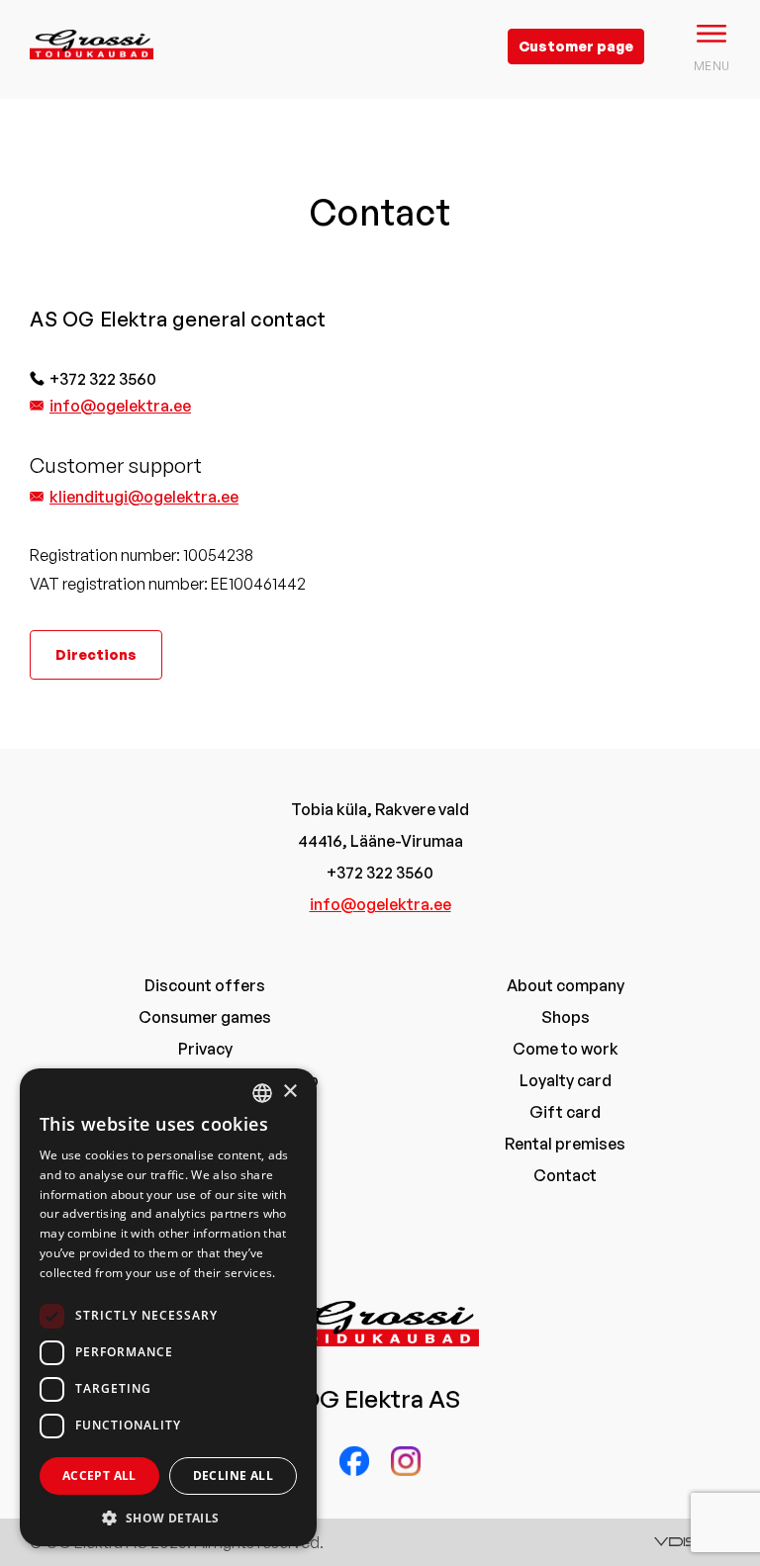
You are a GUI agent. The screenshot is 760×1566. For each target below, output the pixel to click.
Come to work (565, 1049)
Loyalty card (566, 1080)
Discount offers (204, 985)
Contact (565, 1175)
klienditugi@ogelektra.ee (143, 497)
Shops (565, 1017)
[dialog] (168, 1307)
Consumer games (205, 1017)
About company (565, 985)
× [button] (289, 1091)
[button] (168, 1517)
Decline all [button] (233, 1475)
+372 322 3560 (102, 379)
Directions (96, 654)
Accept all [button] (99, 1475)
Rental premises (565, 1143)
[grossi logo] (91, 75)
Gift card (565, 1112)
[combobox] (262, 1093)
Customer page (576, 46)
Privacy (205, 1049)
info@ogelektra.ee (120, 405)
